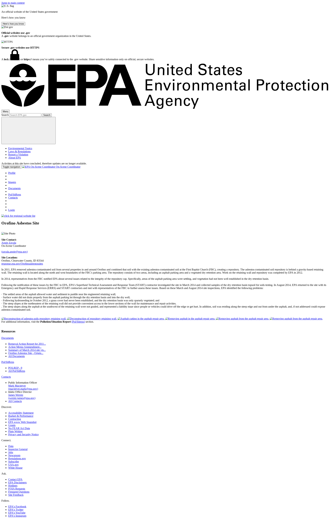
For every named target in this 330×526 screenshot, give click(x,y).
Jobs (10, 452)
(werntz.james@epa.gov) (21, 398)
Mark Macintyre (17, 385)
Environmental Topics (20, 148)
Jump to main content (13, 2)
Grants (11, 425)
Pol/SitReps (14, 194)
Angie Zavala (8, 242)
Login (11, 210)
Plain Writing (15, 431)
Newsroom (14, 455)
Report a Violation (18, 154)
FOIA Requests (16, 488)
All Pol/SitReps (16, 370)
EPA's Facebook (17, 506)
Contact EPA (15, 479)
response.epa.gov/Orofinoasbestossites (22, 263)
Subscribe (13, 461)
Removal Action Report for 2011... (27, 343)
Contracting (14, 419)
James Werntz (15, 395)
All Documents (16, 356)
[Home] (165, 108)
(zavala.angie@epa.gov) (14, 251)
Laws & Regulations (19, 151)
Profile (11, 172)
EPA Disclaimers (17, 482)
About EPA (14, 157)
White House (15, 467)
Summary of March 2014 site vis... (27, 350)
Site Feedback (16, 494)
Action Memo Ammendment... (24, 346)
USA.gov (13, 464)
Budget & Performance (20, 415)
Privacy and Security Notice (23, 434)
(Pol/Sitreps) (78, 321)
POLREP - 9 (15, 367)
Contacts (13, 197)
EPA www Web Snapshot (22, 422)
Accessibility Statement (21, 412)
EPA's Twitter (15, 509)
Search (5, 114)
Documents (14, 188)
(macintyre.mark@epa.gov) (23, 388)
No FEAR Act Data (19, 428)
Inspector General (18, 449)
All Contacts (15, 401)
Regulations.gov (17, 458)
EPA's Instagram (17, 515)
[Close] (28, 130)
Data (10, 446)
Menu (5, 111)
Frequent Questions (18, 491)
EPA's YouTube (16, 512)
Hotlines (12, 485)
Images (12, 182)
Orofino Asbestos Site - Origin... (25, 353)
